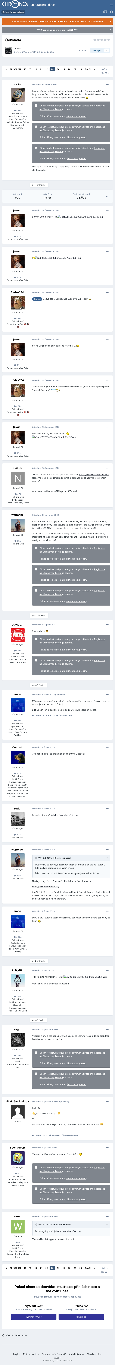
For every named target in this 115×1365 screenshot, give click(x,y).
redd (17, 808)
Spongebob (17, 1147)
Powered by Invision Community (57, 1360)
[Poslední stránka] (94, 69)
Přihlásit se (81, 1317)
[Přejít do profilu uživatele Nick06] (18, 478)
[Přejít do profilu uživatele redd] (18, 819)
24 (58, 69)
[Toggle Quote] (36, 858)
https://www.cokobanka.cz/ (45, 886)
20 (35, 69)
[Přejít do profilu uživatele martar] (18, 95)
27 (75, 69)
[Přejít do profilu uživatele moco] (18, 705)
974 (19, 494)
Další (87, 69)
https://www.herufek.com (65, 815)
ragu (17, 1029)
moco (17, 694)
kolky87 (17, 970)
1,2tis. (19, 996)
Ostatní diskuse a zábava (42, 52)
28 (80, 69)
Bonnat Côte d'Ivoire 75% (45, 216)
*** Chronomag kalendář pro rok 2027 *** (57, 30)
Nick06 (17, 468)
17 (19, 1242)
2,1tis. (19, 834)
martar (17, 84)
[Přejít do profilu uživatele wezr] (18, 1226)
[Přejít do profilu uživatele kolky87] (18, 980)
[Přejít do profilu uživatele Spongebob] (18, 1158)
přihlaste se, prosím (76, 116)
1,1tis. (18, 541)
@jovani (37, 299)
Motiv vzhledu (30, 1354)
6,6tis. (19, 720)
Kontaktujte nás (76, 1354)
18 (25, 69)
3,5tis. (19, 1055)
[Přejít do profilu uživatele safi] (8, 50)
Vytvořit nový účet (34, 1317)
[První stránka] (6, 69)
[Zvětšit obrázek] (80, 216)
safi (19, 48)
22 (46, 69)
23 (52, 69)
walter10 (17, 514)
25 (63, 69)
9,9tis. (19, 110)
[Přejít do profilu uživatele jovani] (18, 220)
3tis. (19, 1173)
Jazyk (16, 1354)
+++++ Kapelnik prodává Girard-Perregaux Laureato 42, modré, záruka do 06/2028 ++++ (57, 21)
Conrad (17, 747)
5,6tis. (19, 650)
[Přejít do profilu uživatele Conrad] (18, 757)
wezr (17, 1216)
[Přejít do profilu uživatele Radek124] (18, 302)
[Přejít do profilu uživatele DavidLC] (18, 635)
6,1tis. (19, 773)
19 (30, 69)
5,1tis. (19, 236)
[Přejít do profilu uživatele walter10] (18, 525)
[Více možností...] (107, 84)
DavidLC (17, 624)
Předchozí (15, 69)
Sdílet (83, 50)
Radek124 (17, 292)
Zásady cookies (94, 1354)
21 (41, 69)
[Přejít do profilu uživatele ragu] (18, 1040)
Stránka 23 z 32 (104, 71)
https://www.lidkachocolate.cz (94, 474)
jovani (17, 210)
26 (69, 69)
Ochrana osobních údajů (54, 1354)
